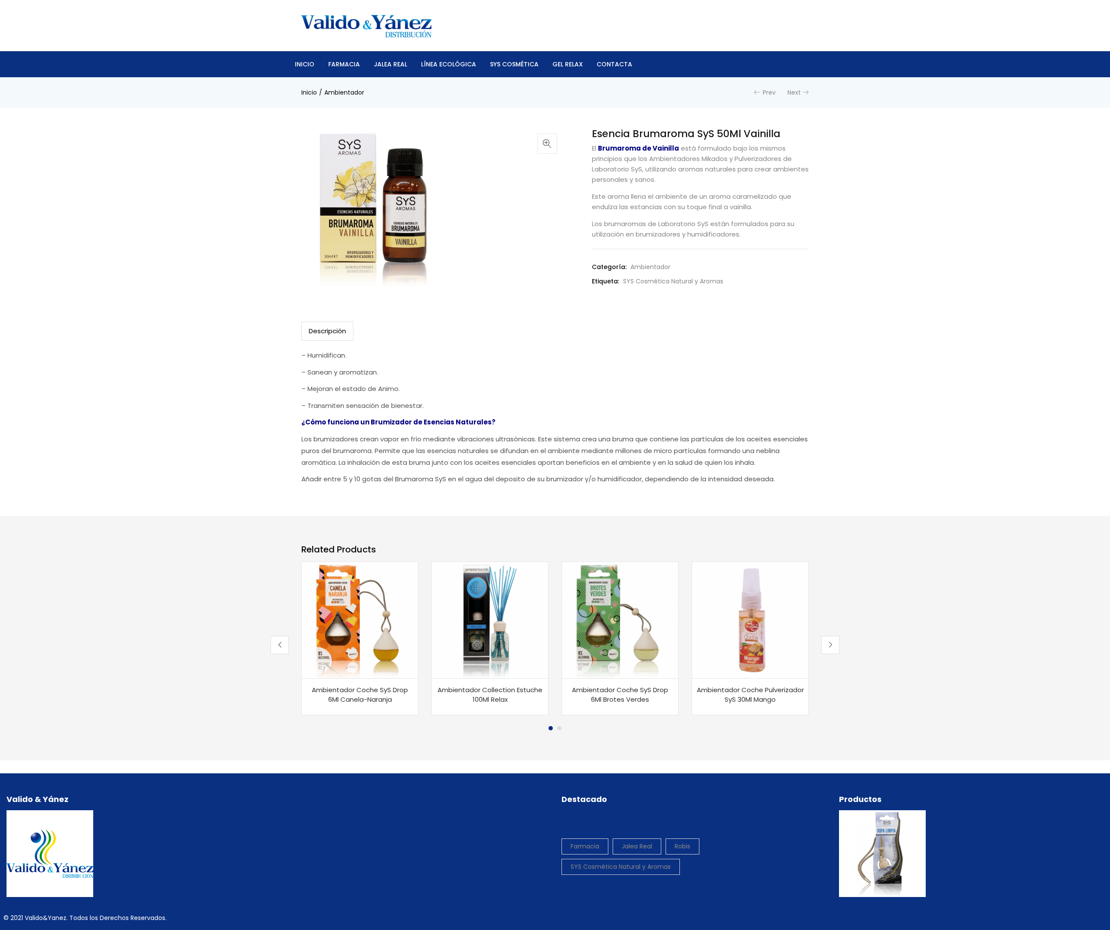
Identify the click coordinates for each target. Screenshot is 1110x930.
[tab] (327, 331)
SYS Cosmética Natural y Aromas (673, 281)
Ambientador (344, 92)
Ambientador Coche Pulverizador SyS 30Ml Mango (750, 694)
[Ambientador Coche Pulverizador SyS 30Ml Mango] (750, 620)
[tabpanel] (359, 638)
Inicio (304, 64)
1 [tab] (550, 728)
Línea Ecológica (448, 64)
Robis (682, 846)
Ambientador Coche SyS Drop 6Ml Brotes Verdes (620, 694)
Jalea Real (390, 64)
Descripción (327, 330)
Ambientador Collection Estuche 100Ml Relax (489, 694)
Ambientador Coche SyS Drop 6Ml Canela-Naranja (360, 694)
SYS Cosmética (514, 64)
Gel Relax (567, 64)
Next (794, 92)
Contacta (614, 64)
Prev (769, 92)
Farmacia (344, 64)
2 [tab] (559, 728)
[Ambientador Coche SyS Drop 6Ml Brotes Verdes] (620, 620)
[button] (547, 144)
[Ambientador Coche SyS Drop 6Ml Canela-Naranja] (360, 620)
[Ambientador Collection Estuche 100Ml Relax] (490, 620)
